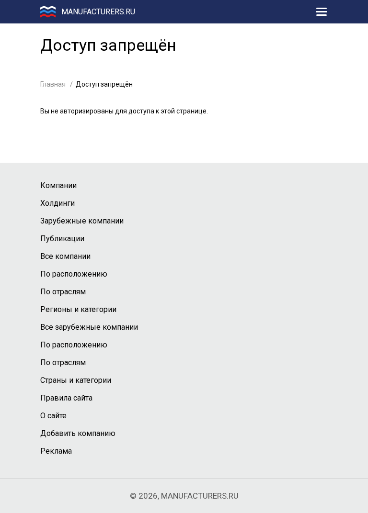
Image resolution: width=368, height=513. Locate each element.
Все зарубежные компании (89, 327)
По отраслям (63, 291)
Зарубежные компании (82, 220)
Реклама (56, 451)
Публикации (62, 238)
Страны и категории (75, 380)
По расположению (73, 274)
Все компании (65, 256)
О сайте (53, 415)
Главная (53, 84)
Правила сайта (66, 397)
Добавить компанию (77, 433)
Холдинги (57, 203)
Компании (58, 185)
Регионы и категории (78, 309)
